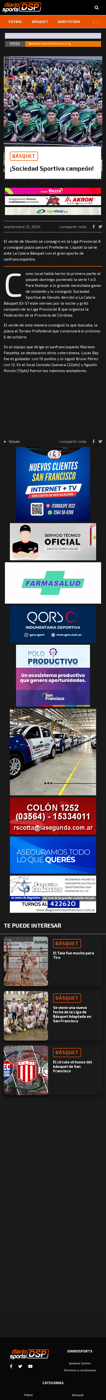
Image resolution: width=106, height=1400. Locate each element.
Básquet (40, 22)
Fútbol (15, 22)
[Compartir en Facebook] (94, 226)
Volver (14, 441)
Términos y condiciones (80, 1370)
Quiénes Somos (80, 1363)
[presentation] (93, 22)
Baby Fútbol (69, 22)
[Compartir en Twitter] (100, 226)
